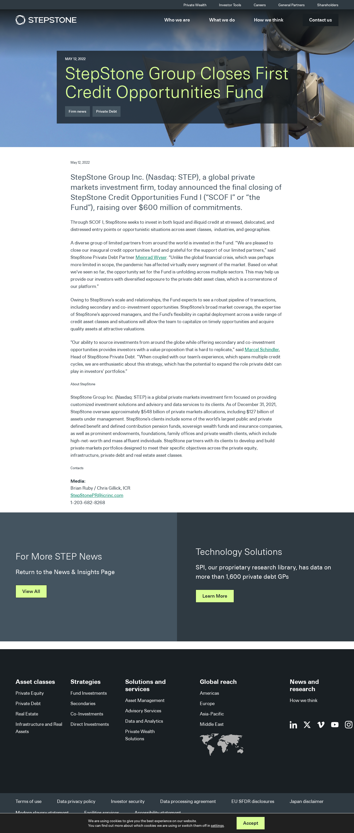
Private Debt (106, 111)
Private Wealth (195, 5)
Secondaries (82, 703)
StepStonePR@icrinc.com (96, 495)
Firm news (77, 111)
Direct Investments (89, 724)
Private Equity (30, 693)
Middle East (212, 724)
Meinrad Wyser (151, 257)
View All (31, 591)
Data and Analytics (144, 721)
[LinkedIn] (293, 724)
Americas (209, 693)
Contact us (320, 20)
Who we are (177, 20)
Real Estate (27, 714)
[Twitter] (307, 725)
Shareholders (327, 5)
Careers (260, 5)
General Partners (291, 5)
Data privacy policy (76, 801)
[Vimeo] (321, 724)
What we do (222, 20)
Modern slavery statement (42, 813)
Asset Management (145, 700)
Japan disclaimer (307, 801)
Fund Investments (88, 693)
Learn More (214, 596)
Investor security (128, 801)
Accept (250, 823)
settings (217, 825)
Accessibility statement (157, 813)
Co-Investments (86, 714)
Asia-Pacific (212, 714)
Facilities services (101, 813)
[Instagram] (348, 724)
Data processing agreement (188, 801)
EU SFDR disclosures (252, 801)
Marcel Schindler (262, 349)
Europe (207, 703)
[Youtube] (335, 724)
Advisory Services (143, 711)
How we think (269, 20)
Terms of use (28, 801)
